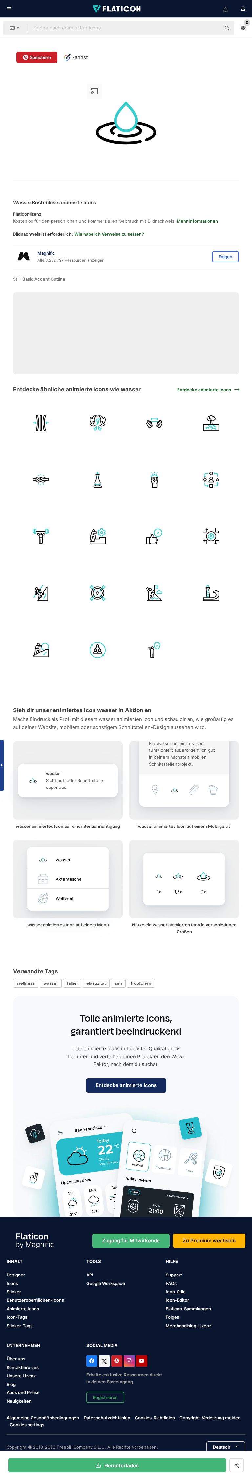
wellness (26, 983)
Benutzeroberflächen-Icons (35, 1300)
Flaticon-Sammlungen (188, 1308)
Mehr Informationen (197, 221)
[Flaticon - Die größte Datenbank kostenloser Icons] (117, 8)
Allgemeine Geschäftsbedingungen (43, 1417)
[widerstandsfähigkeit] (40, 423)
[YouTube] (141, 1361)
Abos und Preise (23, 1392)
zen (118, 983)
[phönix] (97, 423)
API (89, 1274)
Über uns (16, 1358)
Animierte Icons (23, 1308)
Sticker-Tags (19, 1325)
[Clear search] (212, 28)
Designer (16, 1274)
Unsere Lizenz (21, 1375)
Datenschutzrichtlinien (107, 1417)
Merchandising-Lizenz (188, 1325)
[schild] (97, 593)
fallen (72, 983)
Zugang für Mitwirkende (131, 1240)
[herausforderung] (97, 536)
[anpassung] (211, 479)
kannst (80, 57)
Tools (93, 1261)
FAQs (171, 1283)
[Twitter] (104, 1361)
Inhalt (15, 1261)
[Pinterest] (116, 1361)
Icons (12, 1283)
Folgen (172, 1317)
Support (174, 1274)
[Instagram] (129, 1361)
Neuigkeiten (19, 1401)
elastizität (96, 983)
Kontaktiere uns (23, 1367)
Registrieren (105, 1397)
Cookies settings (27, 1424)
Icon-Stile (176, 1291)
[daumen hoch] (154, 536)
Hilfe (172, 1261)
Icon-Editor (177, 1300)
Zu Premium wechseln (209, 1240)
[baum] (211, 423)
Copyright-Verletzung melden (210, 1417)
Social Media (102, 1345)
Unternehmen (23, 1345)
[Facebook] (91, 1361)
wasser (50, 983)
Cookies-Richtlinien (155, 1417)
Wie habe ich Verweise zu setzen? (109, 234)
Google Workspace (105, 1283)
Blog (11, 1384)
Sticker (14, 1291)
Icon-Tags (17, 1317)
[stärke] (40, 536)
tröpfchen (141, 983)
